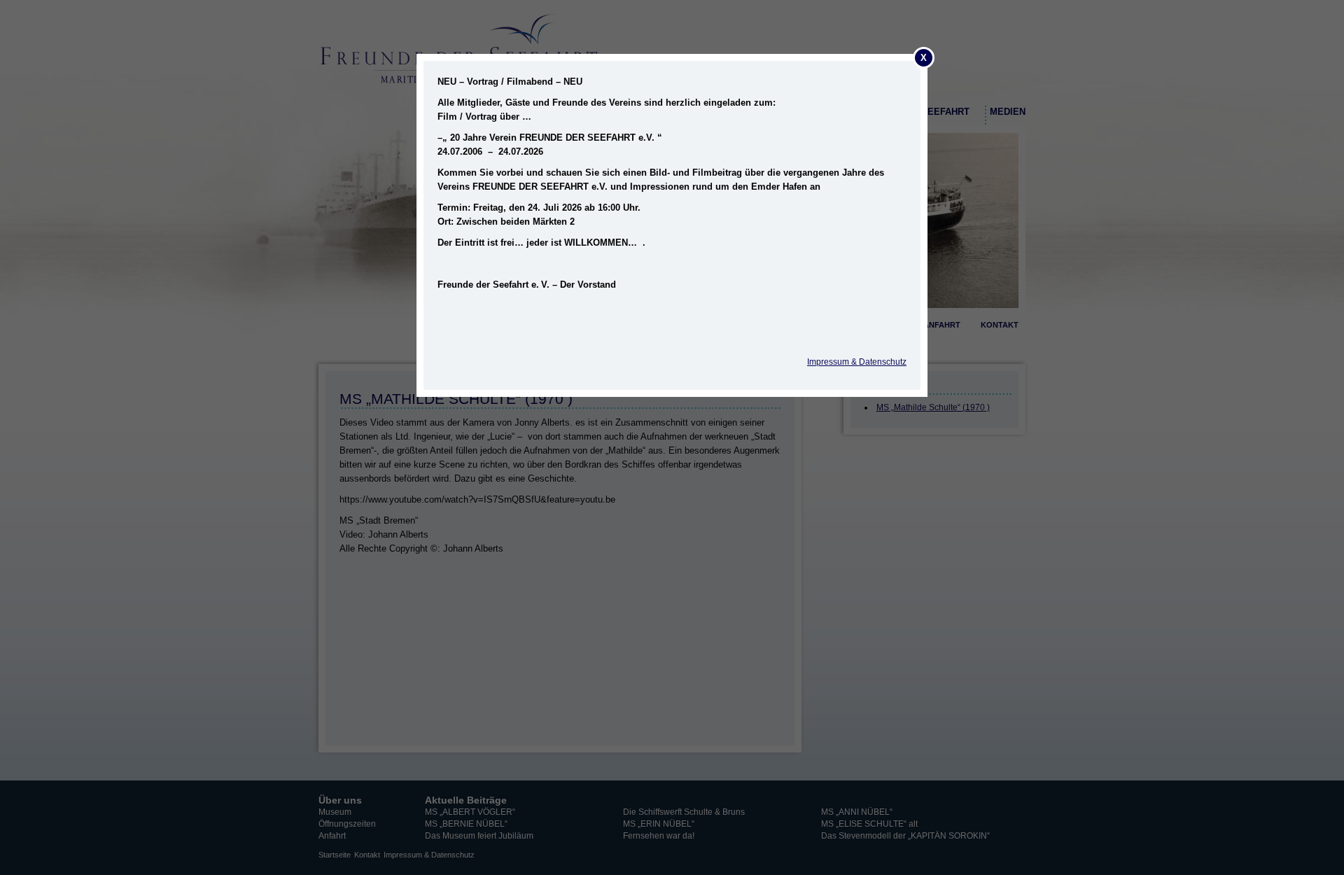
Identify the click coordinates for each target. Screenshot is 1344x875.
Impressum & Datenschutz (856, 362)
